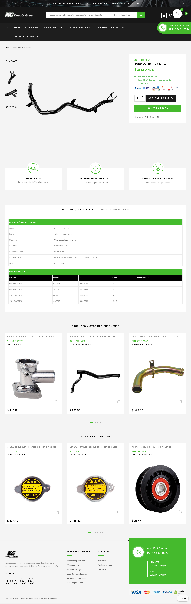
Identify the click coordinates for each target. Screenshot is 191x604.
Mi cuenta (102, 561)
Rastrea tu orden (105, 565)
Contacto (102, 570)
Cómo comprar (73, 565)
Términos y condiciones (77, 578)
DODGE (52, 337)
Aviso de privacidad (75, 583)
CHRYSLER (12, 337)
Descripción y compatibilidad (77, 209)
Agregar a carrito (161, 98)
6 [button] (102, 532)
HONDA (103, 337)
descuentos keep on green (33, 337)
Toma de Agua (14, 344)
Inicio (7, 47)
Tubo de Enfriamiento (80, 344)
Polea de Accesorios (142, 454)
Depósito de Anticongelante (111, 28)
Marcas (111, 337)
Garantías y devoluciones (116, 209)
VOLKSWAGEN (152, 117)
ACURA (10, 447)
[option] (72, 106)
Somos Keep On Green (76, 561)
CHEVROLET (21, 447)
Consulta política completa (65, 240)
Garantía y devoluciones (77, 574)
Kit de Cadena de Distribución (23, 37)
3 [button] (97, 422)
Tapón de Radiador (52, 28)
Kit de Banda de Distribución (22, 28)
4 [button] (100, 422)
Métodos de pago (74, 570)
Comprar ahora (157, 108)
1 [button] (91, 422)
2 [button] (95, 422)
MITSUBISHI (155, 447)
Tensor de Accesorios (79, 28)
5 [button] (100, 532)
